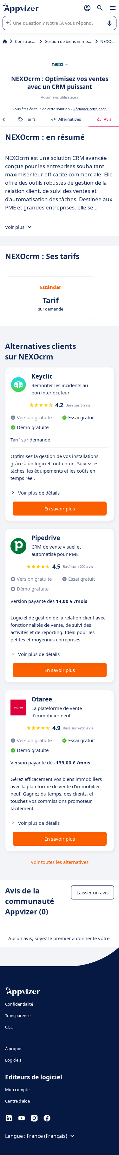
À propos (13, 1048)
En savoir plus (59, 508)
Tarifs (31, 119)
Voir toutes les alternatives (60, 862)
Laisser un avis (92, 892)
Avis (107, 119)
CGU (9, 1027)
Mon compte (17, 1089)
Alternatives (69, 119)
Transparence (17, 1015)
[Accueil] (5, 41)
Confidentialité (19, 1004)
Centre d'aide (17, 1101)
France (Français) (47, 1135)
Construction (26, 41)
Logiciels (13, 1060)
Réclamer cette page (90, 108)
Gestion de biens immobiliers (68, 41)
